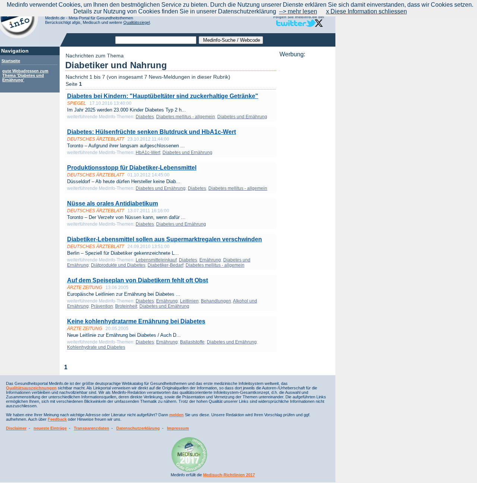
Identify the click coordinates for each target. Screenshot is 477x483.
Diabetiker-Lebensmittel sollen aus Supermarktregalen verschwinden (164, 239)
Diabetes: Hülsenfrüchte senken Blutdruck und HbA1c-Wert (151, 132)
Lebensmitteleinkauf (156, 260)
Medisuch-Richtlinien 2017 (229, 475)
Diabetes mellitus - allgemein (185, 116)
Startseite (10, 61)
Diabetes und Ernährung (242, 116)
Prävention (102, 306)
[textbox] (155, 40)
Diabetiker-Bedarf (165, 265)
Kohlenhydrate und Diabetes (96, 347)
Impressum (178, 428)
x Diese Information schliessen (366, 11)
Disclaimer (16, 428)
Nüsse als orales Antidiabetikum (112, 203)
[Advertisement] (305, 170)
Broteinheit (126, 306)
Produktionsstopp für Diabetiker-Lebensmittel (131, 167)
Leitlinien (189, 301)
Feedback (57, 419)
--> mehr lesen (298, 11)
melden (176, 415)
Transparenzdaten (91, 428)
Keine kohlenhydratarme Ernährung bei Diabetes (136, 321)
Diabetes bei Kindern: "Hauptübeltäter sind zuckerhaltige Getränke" (162, 96)
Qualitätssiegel (136, 22)
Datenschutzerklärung (138, 428)
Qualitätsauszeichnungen (31, 388)
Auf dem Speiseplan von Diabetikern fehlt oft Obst (137, 280)
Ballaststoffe (192, 342)
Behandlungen (216, 301)
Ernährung (210, 260)
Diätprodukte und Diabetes (118, 265)
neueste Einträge (50, 428)
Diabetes (145, 116)
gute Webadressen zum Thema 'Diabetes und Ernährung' (25, 75)
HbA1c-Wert (148, 152)
